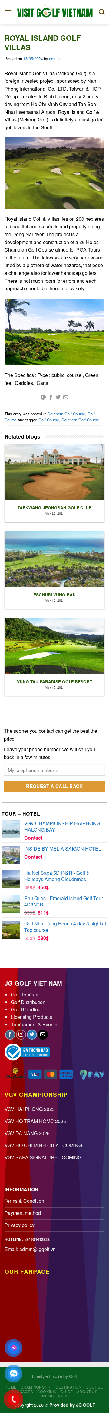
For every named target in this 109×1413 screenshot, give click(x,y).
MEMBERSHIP (55, 1395)
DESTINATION (68, 1386)
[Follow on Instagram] (21, 1035)
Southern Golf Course (66, 414)
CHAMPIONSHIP (36, 1386)
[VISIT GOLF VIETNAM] (55, 12)
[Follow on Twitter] (32, 1035)
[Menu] (8, 12)
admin (54, 58)
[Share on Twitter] (58, 397)
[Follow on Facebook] (10, 1035)
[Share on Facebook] (50, 397)
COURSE (94, 1386)
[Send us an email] (43, 1035)
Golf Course (48, 420)
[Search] (101, 11)
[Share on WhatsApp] (43, 397)
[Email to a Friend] (65, 397)
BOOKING (46, 1391)
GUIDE (66, 1391)
